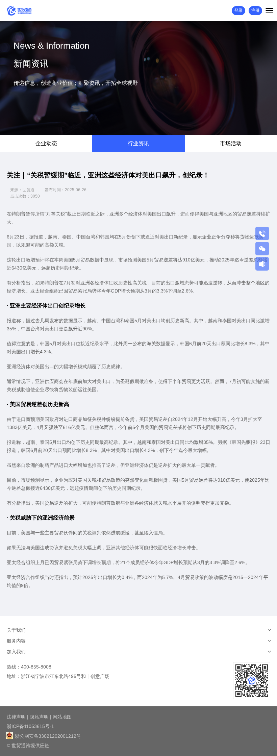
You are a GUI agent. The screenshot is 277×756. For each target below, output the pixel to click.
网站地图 (62, 717)
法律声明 (16, 717)
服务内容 (16, 641)
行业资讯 (138, 143)
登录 (238, 10)
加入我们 (16, 651)
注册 (255, 10)
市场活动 (231, 143)
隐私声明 (39, 717)
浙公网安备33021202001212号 (47, 736)
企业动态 (46, 143)
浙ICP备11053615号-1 (30, 726)
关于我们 (16, 630)
